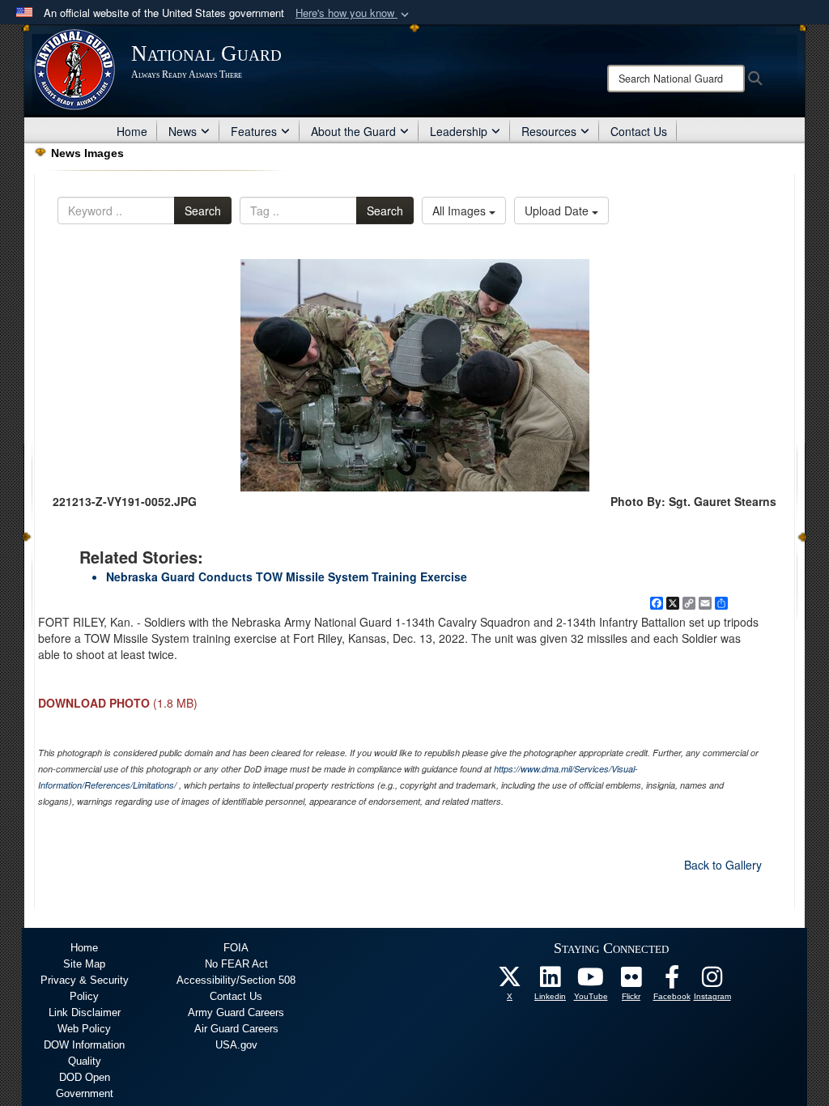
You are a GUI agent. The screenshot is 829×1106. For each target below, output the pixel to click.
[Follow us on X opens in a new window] (510, 981)
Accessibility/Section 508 (235, 980)
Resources (548, 131)
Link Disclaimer (85, 1012)
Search (203, 210)
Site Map (84, 964)
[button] (353, 13)
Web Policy (84, 1029)
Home (132, 131)
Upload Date (558, 210)
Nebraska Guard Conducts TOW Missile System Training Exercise (286, 576)
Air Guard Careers (236, 1029)
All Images (460, 210)
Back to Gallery (723, 865)
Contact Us (638, 131)
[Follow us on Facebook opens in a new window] (672, 981)
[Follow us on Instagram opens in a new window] (712, 981)
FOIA (236, 948)
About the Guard (353, 131)
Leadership (458, 131)
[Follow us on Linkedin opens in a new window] (550, 981)
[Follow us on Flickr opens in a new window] (631, 981)
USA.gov (236, 1045)
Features (254, 131)
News (182, 131)
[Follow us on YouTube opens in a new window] (591, 981)
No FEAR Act (236, 964)
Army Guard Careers (236, 1012)
